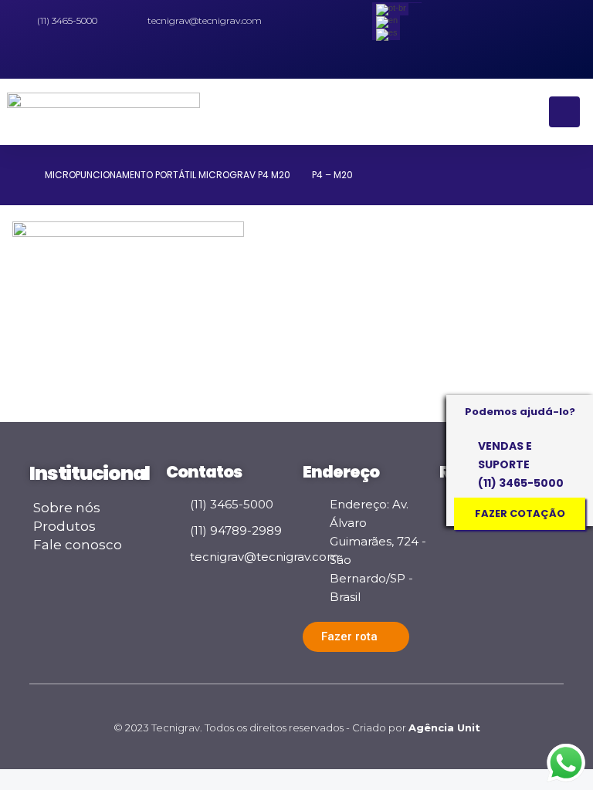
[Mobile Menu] (564, 111)
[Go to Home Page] (17, 175)
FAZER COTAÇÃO (520, 513)
